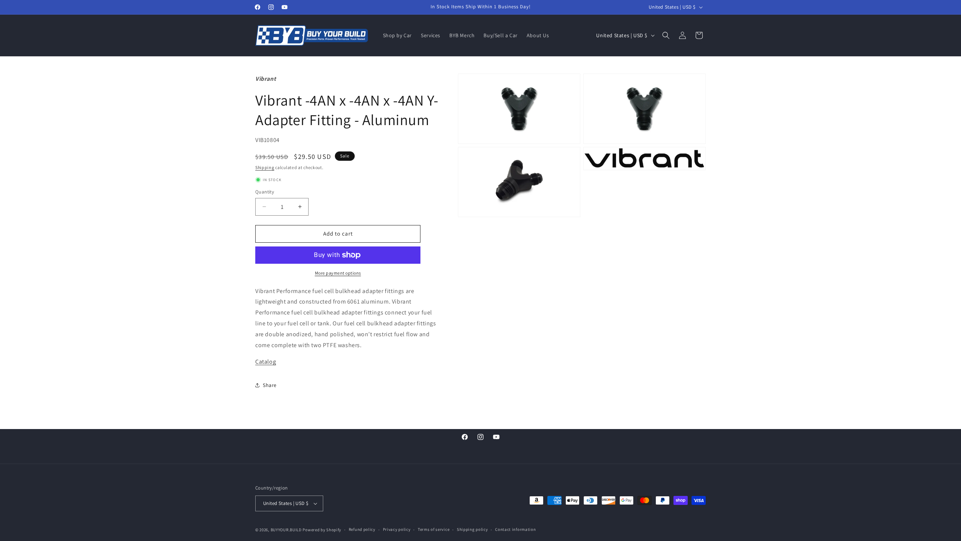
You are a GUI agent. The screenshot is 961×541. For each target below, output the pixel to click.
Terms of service (433, 529)
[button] (666, 35)
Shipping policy (472, 529)
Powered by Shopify (322, 529)
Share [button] (270, 385)
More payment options (338, 273)
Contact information (515, 529)
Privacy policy (397, 529)
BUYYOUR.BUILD (286, 529)
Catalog (265, 362)
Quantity (264, 192)
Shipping (264, 167)
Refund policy (362, 529)
